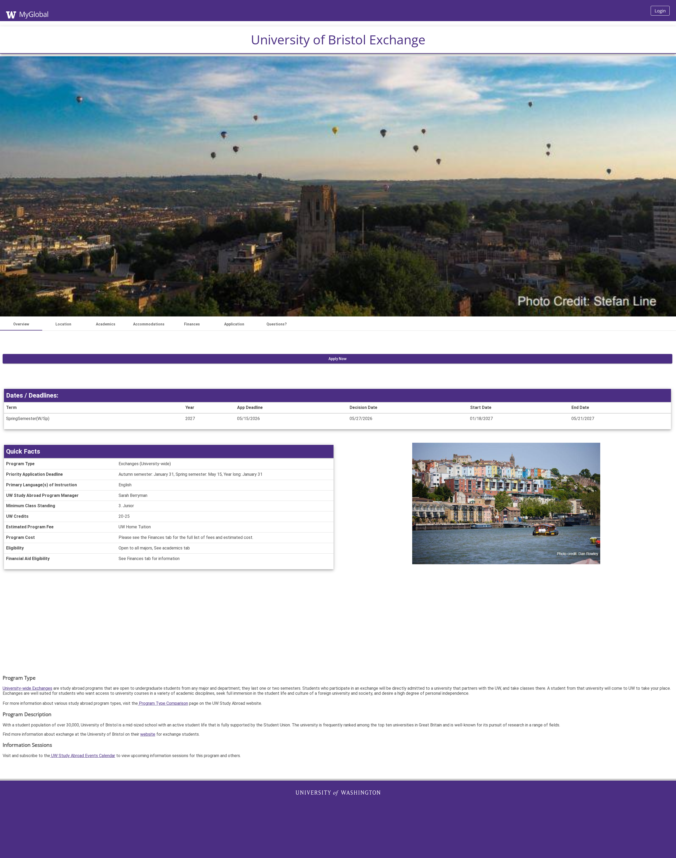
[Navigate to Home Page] (44, 10)
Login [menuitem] (660, 11)
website (147, 734)
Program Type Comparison (163, 703)
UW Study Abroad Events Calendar (82, 755)
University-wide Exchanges (27, 688)
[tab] (21, 324)
